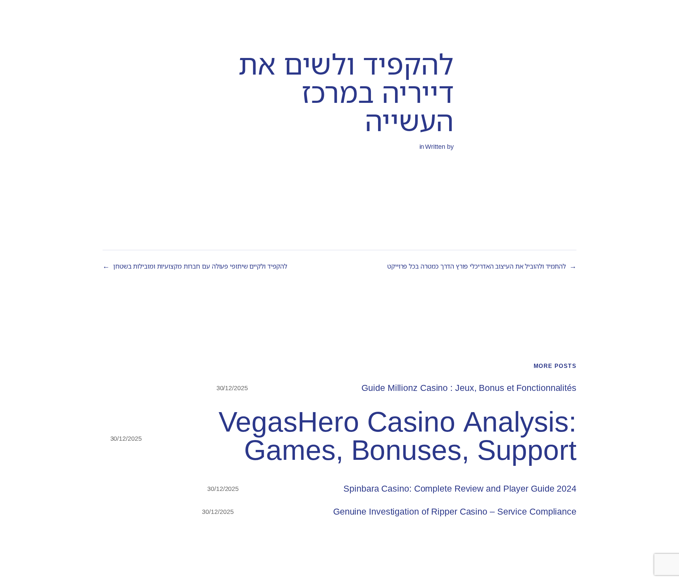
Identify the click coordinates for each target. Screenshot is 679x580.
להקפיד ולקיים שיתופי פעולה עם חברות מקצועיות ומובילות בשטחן (200, 266)
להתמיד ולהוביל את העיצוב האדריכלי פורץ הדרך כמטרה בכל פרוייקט (476, 266)
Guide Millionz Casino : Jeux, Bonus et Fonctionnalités (468, 387)
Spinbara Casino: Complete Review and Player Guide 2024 (459, 488)
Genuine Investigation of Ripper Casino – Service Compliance (454, 511)
